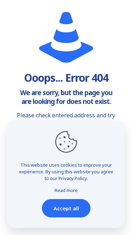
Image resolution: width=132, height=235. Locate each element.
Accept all (66, 208)
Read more (66, 190)
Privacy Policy (72, 178)
